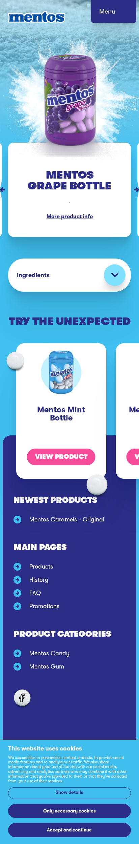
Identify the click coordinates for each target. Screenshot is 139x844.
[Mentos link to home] (37, 17)
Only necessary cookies (69, 811)
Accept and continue (69, 829)
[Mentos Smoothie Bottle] (1, 190)
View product (61, 456)
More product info (70, 216)
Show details (69, 792)
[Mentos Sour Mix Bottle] (138, 190)
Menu (107, 11)
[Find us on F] (21, 697)
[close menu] (120, 14)
